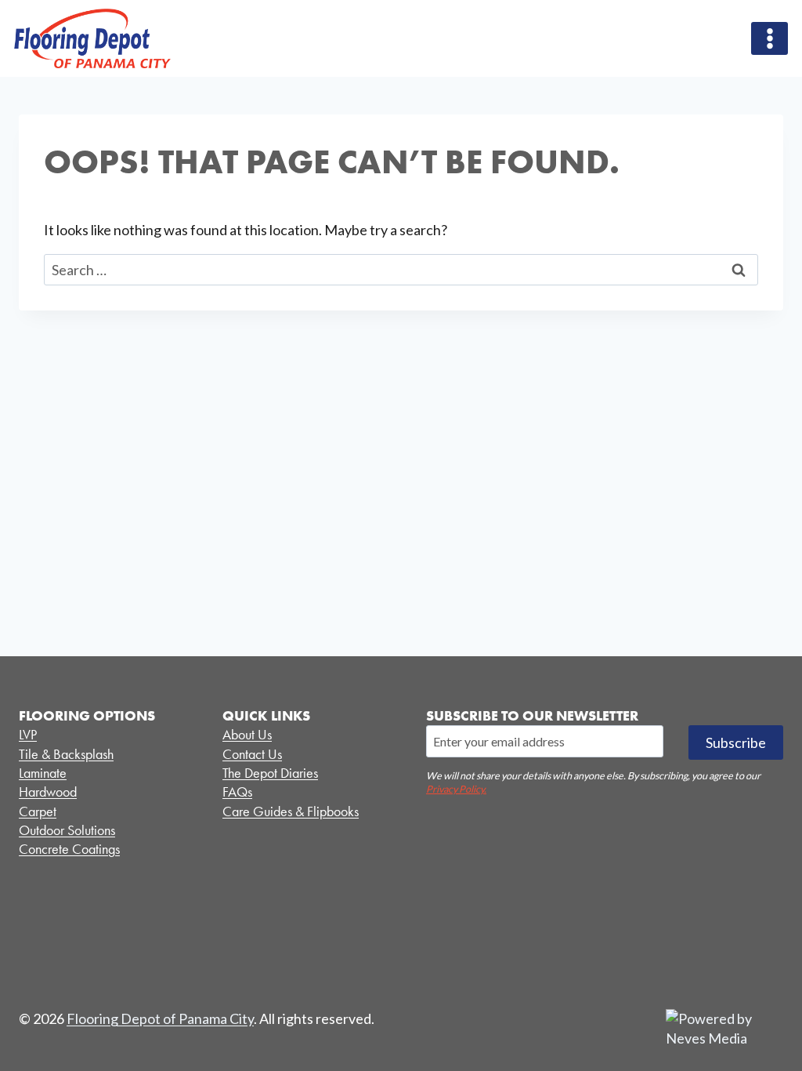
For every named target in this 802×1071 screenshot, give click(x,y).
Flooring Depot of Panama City (160, 1018)
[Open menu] (769, 38)
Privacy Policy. (456, 789)
